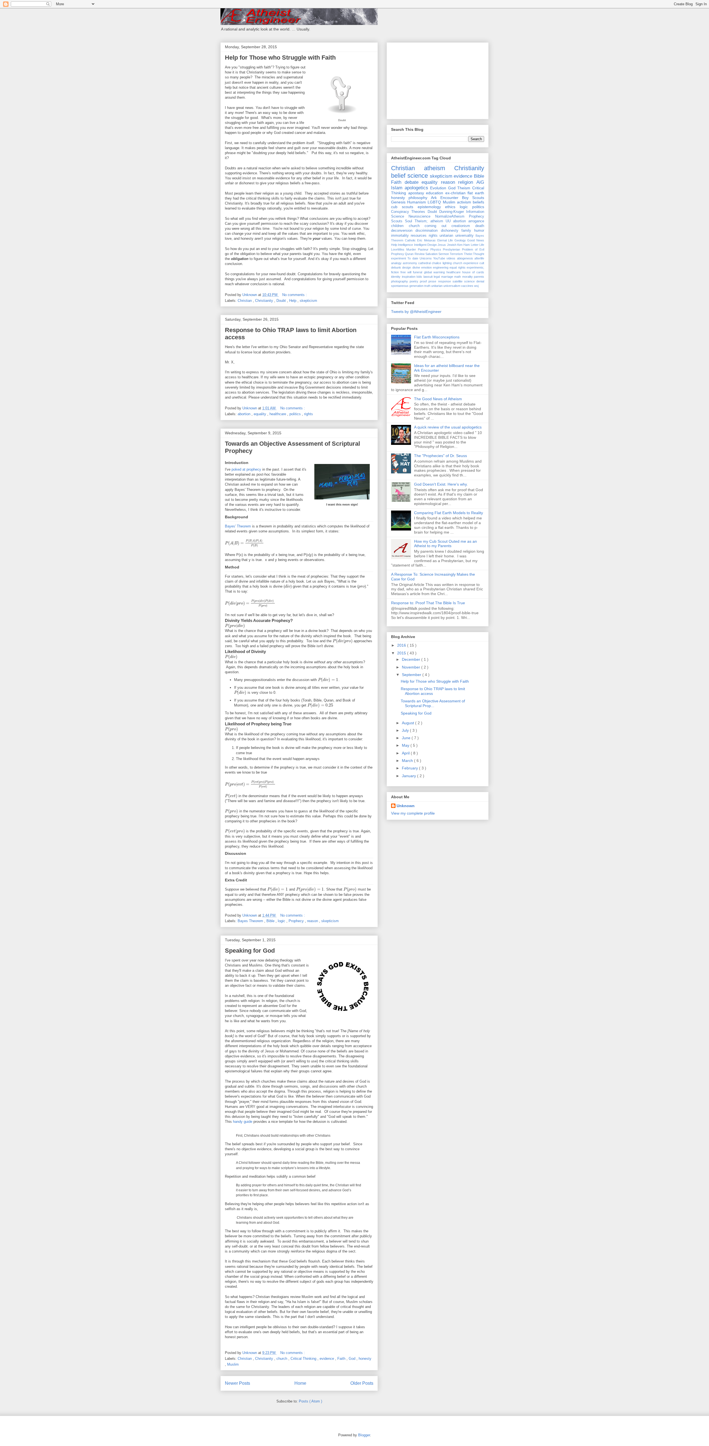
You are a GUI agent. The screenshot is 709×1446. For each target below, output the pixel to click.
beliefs (478, 202)
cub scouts (402, 207)
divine (416, 267)
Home (300, 1383)
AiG (480, 182)
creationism (460, 226)
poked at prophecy (246, 469)
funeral (417, 272)
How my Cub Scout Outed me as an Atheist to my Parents (445, 543)
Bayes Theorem (251, 921)
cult (481, 263)
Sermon (443, 254)
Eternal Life (445, 240)
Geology (460, 240)
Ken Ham (463, 244)
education (434, 193)
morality (467, 276)
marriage (447, 276)
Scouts (396, 221)
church (282, 1358)
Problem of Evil (473, 249)
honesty (365, 1358)
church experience (465, 263)
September (412, 674)
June (407, 738)
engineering (440, 267)
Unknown (406, 806)
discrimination (426, 231)
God (352, 1358)
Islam (396, 187)
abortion (244, 414)
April (406, 753)
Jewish (451, 244)
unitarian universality (456, 236)
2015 (402, 653)
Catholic (410, 240)
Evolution (438, 188)
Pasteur (423, 249)
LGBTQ (434, 202)
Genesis (398, 202)
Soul (408, 221)
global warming (434, 272)
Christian (245, 301)
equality (260, 414)
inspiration (408, 276)
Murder (411, 249)
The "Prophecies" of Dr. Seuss (440, 455)
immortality (400, 236)
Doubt (281, 301)
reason (313, 921)
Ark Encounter (444, 197)
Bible (271, 921)
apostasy (416, 193)
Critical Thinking (304, 1358)
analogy (396, 263)
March (408, 760)
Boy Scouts (473, 197)
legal (437, 276)
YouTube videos (444, 258)
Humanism (416, 202)
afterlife (479, 258)
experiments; (475, 267)
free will (405, 272)
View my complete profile (413, 813)
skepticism (308, 301)
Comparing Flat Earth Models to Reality (448, 513)
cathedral (424, 263)
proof (423, 281)
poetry (414, 281)
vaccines (467, 285)
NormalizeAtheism (449, 216)
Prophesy (397, 254)
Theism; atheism (429, 221)
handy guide (242, 1121)
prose (432, 281)
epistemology (429, 207)
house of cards (473, 272)
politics (295, 414)
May (406, 745)
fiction (395, 272)
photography (399, 281)
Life (481, 244)
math (457, 276)
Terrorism (456, 254)
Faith (341, 1358)
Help (293, 301)
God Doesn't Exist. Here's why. (441, 484)
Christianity (264, 301)
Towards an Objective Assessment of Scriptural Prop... (433, 703)
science (417, 175)
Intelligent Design (425, 244)
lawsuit (428, 276)
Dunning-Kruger (451, 212)
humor (479, 231)
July (406, 730)
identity (395, 276)
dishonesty (449, 231)
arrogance (476, 221)
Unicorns (426, 258)
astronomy (410, 263)
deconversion (401, 231)
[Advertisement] (432, 79)
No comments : (294, 295)
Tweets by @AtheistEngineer (416, 311)
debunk (396, 267)
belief (398, 175)
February (410, 768)
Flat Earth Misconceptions (436, 337)
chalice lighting (441, 263)
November (411, 667)
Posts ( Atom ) (310, 1401)
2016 (402, 645)
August (408, 723)
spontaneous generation (407, 285)
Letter (475, 244)
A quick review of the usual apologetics (448, 427)
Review (420, 254)
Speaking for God (250, 950)
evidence (327, 1358)
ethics (450, 207)
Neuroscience (419, 216)
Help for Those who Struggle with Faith (280, 57)
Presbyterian (451, 249)
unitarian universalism (445, 285)
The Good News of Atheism (438, 399)
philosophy (418, 197)
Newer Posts (237, 1383)
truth (427, 285)
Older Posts (361, 1383)
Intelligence (405, 244)
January (409, 776)
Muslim (233, 1364)
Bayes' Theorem (238, 526)
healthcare (278, 414)
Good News (475, 240)
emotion (426, 267)
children (397, 226)
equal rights (457, 267)
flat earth (475, 193)
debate (411, 182)
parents (479, 276)
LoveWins (397, 249)
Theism (463, 188)
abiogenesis (465, 258)
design (406, 267)
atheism (434, 168)
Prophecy (297, 921)
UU (448, 221)
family (466, 231)
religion (465, 182)
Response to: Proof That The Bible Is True (428, 603)
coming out (435, 226)
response (444, 281)
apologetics (416, 187)
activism (464, 202)
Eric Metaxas (426, 240)
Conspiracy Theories (408, 212)
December (411, 659)
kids (419, 276)
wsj (476, 285)
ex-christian (455, 193)
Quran (409, 254)
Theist (468, 254)
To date (412, 258)
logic (282, 921)
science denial (474, 281)
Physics (435, 249)
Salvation (431, 254)
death (479, 226)
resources (419, 236)
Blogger (364, 1435)
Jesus (442, 244)
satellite (458, 281)
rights (308, 414)
